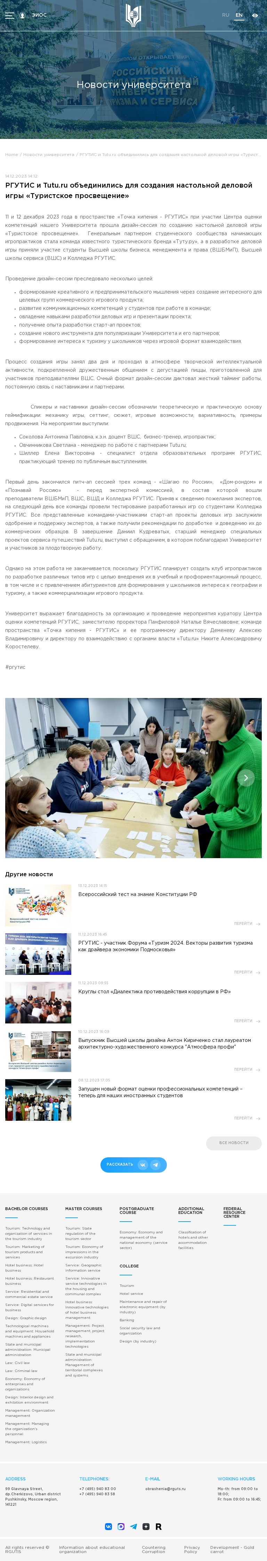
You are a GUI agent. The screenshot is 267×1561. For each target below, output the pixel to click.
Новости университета (48, 155)
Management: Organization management (30, 1413)
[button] (21, 778)
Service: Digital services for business (29, 1308)
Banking (127, 1320)
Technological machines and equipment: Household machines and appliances (29, 1331)
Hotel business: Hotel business (24, 1268)
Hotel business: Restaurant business (29, 1281)
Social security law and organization (140, 1331)
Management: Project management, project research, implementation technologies (84, 1336)
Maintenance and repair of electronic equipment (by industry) (143, 1307)
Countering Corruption (153, 1550)
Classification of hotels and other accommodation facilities (193, 1240)
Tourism (127, 1286)
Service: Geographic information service (83, 1268)
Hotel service (131, 1294)
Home (11, 155)
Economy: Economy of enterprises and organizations (25, 1384)
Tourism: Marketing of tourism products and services (24, 1252)
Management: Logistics (26, 1442)
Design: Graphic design (26, 1318)
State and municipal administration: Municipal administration (27, 1350)
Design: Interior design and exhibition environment (29, 1400)
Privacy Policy (192, 1550)
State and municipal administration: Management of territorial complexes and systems (84, 1365)
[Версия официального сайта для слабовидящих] (255, 15)
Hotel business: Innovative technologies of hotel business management (86, 1310)
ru (225, 15)
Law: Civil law (17, 1363)
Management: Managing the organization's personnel (27, 1429)
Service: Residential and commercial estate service (29, 1294)
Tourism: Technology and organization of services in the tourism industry (28, 1234)
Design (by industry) (138, 1341)
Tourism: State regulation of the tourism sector (80, 1234)
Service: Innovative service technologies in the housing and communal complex (86, 1286)
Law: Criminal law (21, 1371)
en (239, 15)
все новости (234, 1143)
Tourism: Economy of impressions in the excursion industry (84, 1252)
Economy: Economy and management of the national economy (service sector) (144, 1240)
